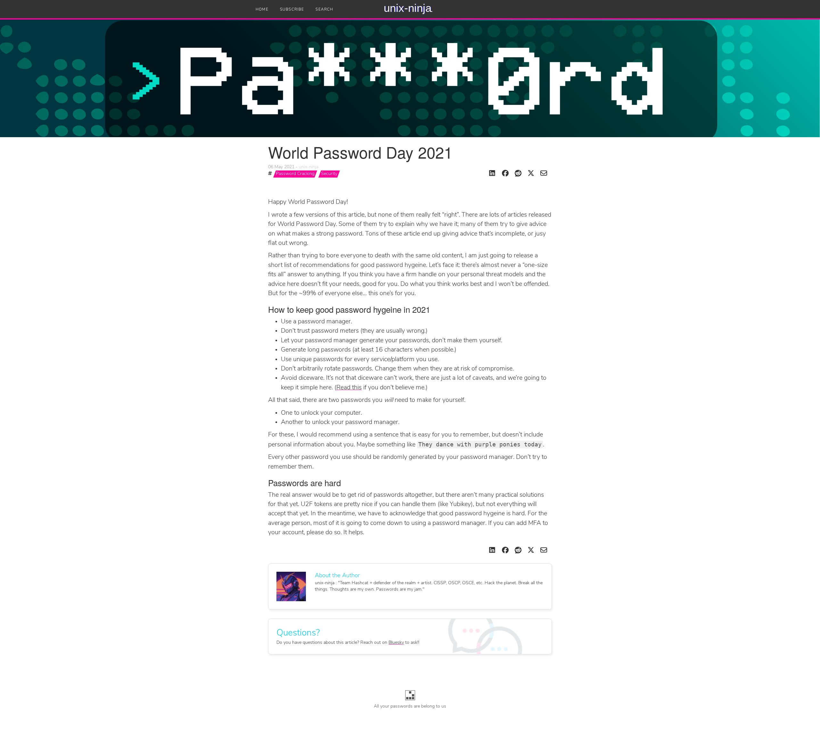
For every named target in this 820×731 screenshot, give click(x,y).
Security (329, 173)
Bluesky (396, 642)
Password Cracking (295, 173)
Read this (349, 388)
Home (262, 10)
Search (324, 10)
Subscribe (292, 10)
